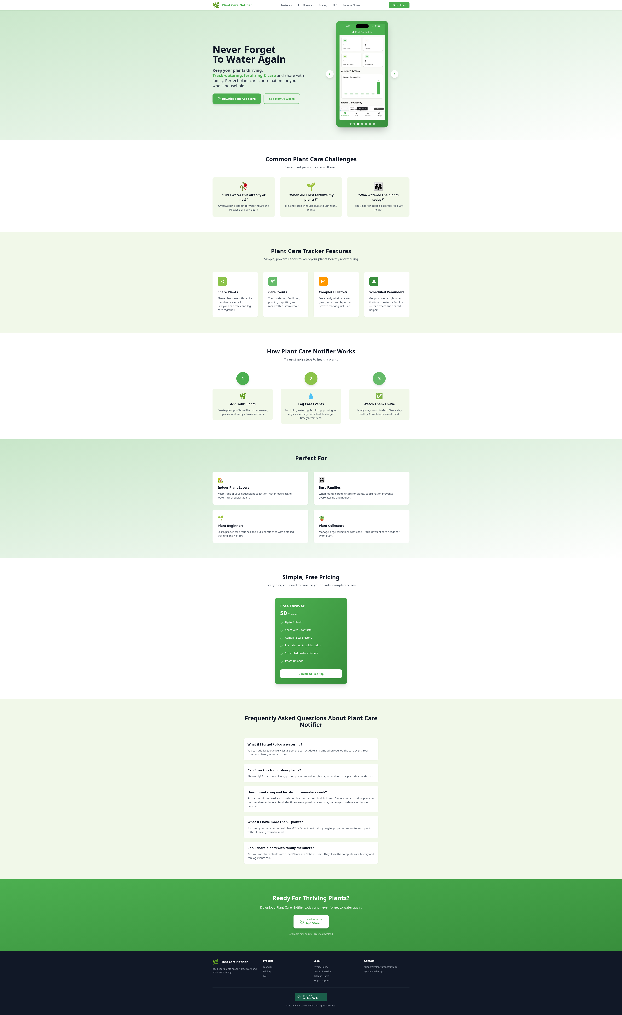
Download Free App (311, 674)
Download (399, 5)
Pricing (323, 5)
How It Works (305, 5)
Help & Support (322, 980)
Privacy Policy (321, 966)
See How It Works (282, 99)
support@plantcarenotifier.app (380, 966)
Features (286, 5)
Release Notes (351, 5)
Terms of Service (322, 971)
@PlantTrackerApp (374, 971)
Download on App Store (239, 99)
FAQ (335, 5)
